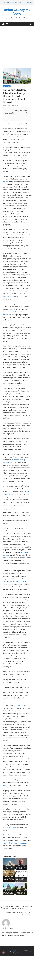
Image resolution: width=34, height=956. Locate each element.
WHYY (11, 827)
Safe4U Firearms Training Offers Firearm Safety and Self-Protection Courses (18, 3)
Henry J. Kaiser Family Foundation (15, 843)
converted (6, 291)
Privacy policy (21, 952)
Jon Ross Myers (15, 105)
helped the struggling (20, 581)
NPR (14, 827)
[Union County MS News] (3, 24)
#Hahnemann (18, 705)
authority (6, 785)
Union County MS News (17, 12)
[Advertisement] (17, 44)
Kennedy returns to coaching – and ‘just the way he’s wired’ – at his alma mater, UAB (17, 907)
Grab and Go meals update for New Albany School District (18, 914)
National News (6, 86)
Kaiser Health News (10, 835)
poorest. (6, 182)
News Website (5, 951)
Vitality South (14, 951)
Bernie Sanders (23, 386)
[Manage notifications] (3, 952)
